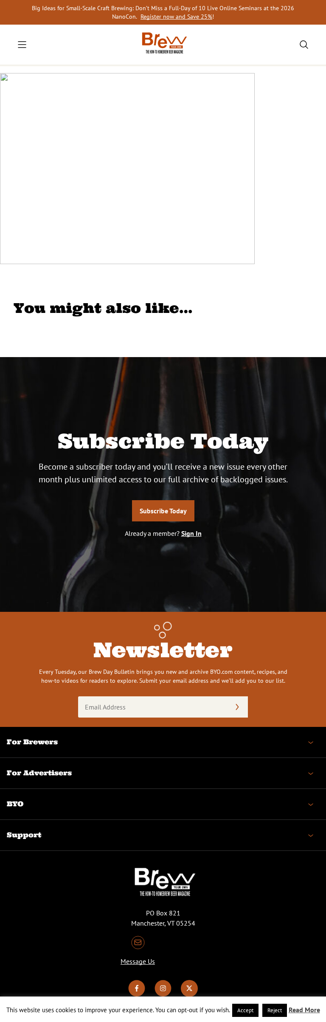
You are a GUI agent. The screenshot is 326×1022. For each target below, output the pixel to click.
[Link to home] (163, 45)
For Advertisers (39, 773)
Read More (304, 1009)
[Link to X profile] (189, 994)
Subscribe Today (163, 511)
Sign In (191, 533)
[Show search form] (303, 44)
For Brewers (32, 742)
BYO (15, 804)
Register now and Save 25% (176, 16)
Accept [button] (245, 1010)
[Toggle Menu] (22, 44)
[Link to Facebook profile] (136, 994)
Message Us (138, 961)
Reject (274, 1010)
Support (24, 835)
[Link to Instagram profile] (163, 994)
